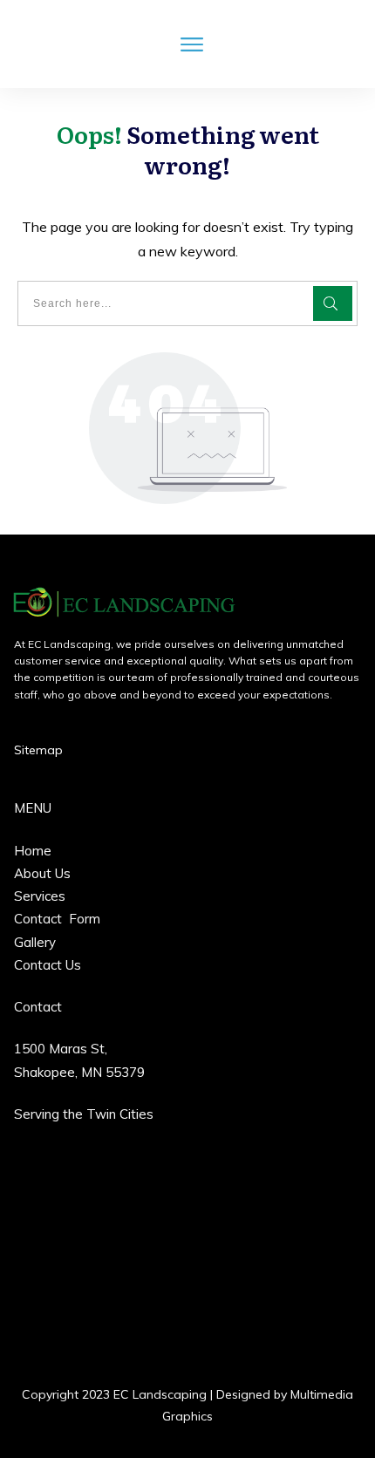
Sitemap (38, 750)
